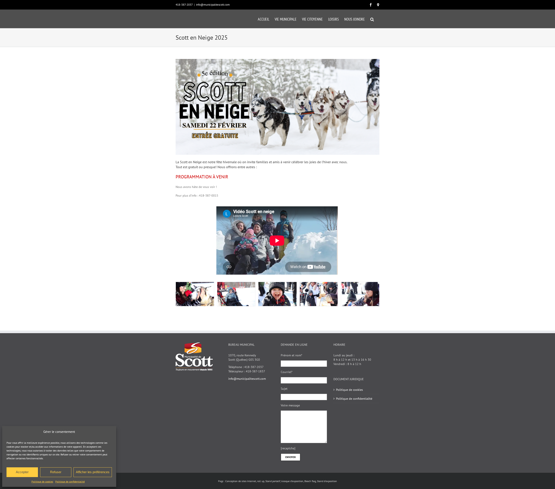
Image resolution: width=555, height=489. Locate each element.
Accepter (22, 472)
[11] (195, 294)
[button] (372, 19)
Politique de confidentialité (70, 481)
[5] (277, 294)
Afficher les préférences (92, 472)
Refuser (55, 472)
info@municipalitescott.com (213, 5)
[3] (360, 294)
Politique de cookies (42, 481)
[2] (319, 294)
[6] (236, 294)
